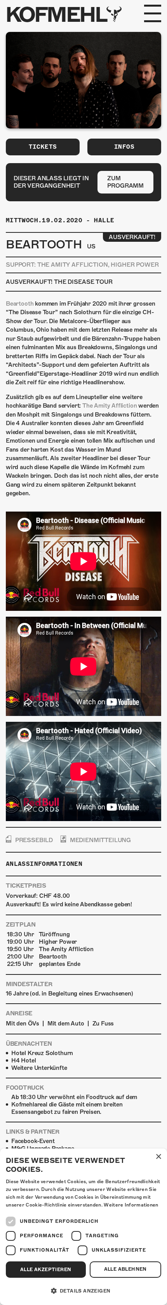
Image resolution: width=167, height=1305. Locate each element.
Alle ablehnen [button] (125, 1269)
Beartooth (19, 303)
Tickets (43, 146)
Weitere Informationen (131, 1205)
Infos (124, 146)
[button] (83, 1291)
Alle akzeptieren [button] (45, 1269)
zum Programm (125, 182)
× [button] (158, 1157)
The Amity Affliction (109, 405)
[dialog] (83, 1226)
